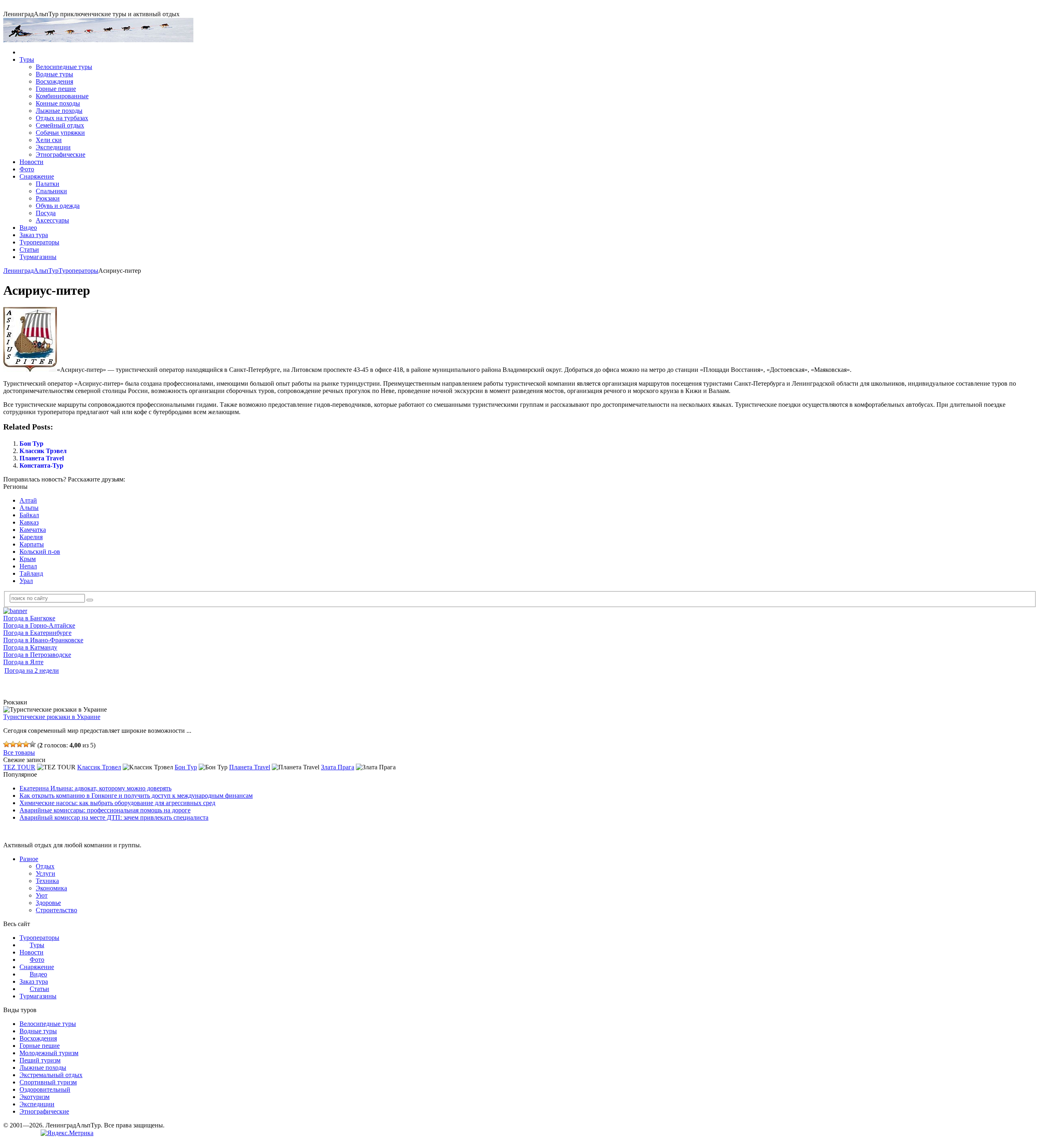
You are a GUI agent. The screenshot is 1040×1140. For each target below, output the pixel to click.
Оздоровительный (45, 1089)
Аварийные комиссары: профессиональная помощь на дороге (105, 810)
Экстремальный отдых (51, 1074)
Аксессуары (52, 220)
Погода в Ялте (23, 662)
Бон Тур (31, 443)
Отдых (45, 866)
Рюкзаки (48, 198)
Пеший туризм (40, 1060)
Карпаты (32, 544)
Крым (28, 558)
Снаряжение (37, 176)
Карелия (31, 536)
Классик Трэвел (43, 450)
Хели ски (49, 139)
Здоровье (48, 902)
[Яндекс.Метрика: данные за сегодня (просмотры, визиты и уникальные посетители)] (67, 1133)
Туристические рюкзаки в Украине (51, 716)
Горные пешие (56, 88)
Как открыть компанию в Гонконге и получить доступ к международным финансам (136, 795)
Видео (28, 227)
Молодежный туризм (49, 1052)
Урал (26, 580)
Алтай (28, 500)
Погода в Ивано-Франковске (43, 640)
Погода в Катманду (30, 647)
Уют (42, 895)
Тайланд (31, 573)
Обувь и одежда (58, 205)
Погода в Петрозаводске (37, 654)
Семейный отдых (60, 125)
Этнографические (60, 154)
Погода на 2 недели (31, 670)
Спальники (51, 191)
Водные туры (54, 74)
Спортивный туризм (48, 1082)
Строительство (56, 910)
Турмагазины (38, 256)
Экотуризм (35, 1096)
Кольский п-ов (40, 551)
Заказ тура (34, 234)
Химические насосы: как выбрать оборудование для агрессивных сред (117, 802)
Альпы (29, 507)
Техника (47, 880)
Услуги (45, 873)
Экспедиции (53, 147)
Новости (31, 161)
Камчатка (33, 529)
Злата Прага (337, 767)
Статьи (29, 249)
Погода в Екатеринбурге (37, 632)
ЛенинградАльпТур (30, 270)
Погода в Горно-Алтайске (39, 625)
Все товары (19, 752)
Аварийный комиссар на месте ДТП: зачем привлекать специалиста (114, 817)
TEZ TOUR (19, 767)
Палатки (47, 183)
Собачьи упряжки (60, 132)
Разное (29, 858)
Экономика (51, 888)
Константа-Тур (41, 465)
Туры (27, 59)
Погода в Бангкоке (29, 618)
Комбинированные (62, 96)
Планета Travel (42, 458)
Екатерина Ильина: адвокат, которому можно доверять (95, 788)
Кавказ (29, 522)
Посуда (46, 212)
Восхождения (54, 81)
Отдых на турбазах (62, 117)
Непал (28, 566)
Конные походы (58, 103)
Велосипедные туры (64, 66)
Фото (27, 169)
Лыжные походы (59, 110)
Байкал (29, 515)
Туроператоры (39, 242)
